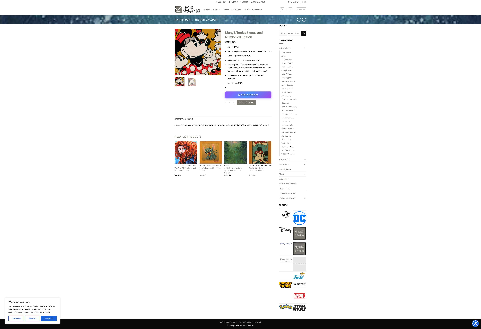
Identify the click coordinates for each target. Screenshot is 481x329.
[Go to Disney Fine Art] (286, 243)
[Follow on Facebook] (302, 2)
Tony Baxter (286, 143)
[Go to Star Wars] (299, 308)
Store (215, 9)
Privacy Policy (245, 322)
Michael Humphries (289, 114)
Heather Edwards (288, 81)
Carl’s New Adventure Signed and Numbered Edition (233, 170)
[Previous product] (304, 19)
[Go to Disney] (286, 230)
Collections (284, 164)
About (247, 9)
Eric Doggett (286, 78)
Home (207, 9)
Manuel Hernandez (288, 107)
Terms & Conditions (228, 322)
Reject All (33, 318)
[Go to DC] (299, 218)
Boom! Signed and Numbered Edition (256, 169)
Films (281, 174)
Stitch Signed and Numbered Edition (211, 169)
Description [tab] (180, 119)
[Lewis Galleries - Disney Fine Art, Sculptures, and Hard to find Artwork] (187, 9)
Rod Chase (285, 121)
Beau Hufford (286, 63)
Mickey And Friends (287, 183)
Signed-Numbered (287, 193)
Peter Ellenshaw (287, 118)
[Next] (217, 52)
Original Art (284, 188)
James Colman (287, 85)
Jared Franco (286, 92)
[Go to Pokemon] (286, 307)
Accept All (49, 318)
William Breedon (288, 154)
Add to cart (246, 102)
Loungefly (283, 179)
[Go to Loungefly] (299, 284)
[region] (32, 311)
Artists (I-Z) (284, 159)
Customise (16, 318)
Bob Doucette (286, 67)
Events (225, 9)
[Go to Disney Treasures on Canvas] (299, 263)
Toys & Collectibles (287, 198)
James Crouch (286, 88)
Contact (257, 9)
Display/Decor (285, 169)
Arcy (283, 56)
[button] (293, 2)
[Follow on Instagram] (305, 2)
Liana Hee (285, 103)
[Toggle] (304, 48)
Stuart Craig (286, 139)
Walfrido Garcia (287, 150)
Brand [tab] (191, 119)
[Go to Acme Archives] (286, 214)
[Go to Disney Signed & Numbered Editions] (299, 248)
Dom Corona (286, 74)
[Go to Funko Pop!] (299, 276)
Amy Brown (286, 52)
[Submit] (303, 33)
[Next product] (299, 19)
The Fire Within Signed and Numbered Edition (185, 169)
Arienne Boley (286, 59)
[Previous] (179, 52)
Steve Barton (286, 136)
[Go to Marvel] (299, 295)
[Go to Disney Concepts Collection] (299, 233)
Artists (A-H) (183, 19)
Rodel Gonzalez (287, 125)
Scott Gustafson (287, 129)
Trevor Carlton (206, 19)
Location (236, 9)
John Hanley (286, 96)
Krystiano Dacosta (288, 99)
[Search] (282, 9)
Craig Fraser (286, 70)
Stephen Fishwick (288, 132)
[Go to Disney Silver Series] (286, 259)
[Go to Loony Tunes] (286, 284)
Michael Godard (287, 110)
